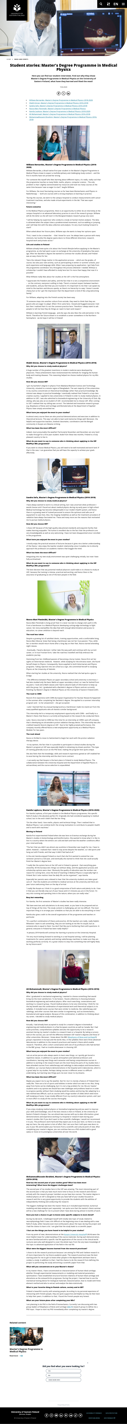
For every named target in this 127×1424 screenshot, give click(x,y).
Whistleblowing (94, 1418)
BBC (69, 1307)
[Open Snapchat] (66, 1415)
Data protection (111, 1413)
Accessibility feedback (94, 1413)
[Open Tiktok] (76, 1415)
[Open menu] (123, 4)
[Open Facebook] (47, 1415)
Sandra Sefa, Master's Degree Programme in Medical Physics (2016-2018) (58, 106)
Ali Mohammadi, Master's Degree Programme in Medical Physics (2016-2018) (59, 114)
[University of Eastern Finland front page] (17, 10)
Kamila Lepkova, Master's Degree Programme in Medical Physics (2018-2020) (59, 111)
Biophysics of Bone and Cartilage (81, 1037)
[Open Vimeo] (80, 1415)
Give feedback (108, 1418)
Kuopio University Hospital (75, 1234)
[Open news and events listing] (108, 4)
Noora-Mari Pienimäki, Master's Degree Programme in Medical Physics (57, 108)
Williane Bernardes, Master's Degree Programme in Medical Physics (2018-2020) (61, 100)
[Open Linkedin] (61, 1415)
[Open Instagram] (51, 1415)
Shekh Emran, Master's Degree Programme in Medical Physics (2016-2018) (58, 103)
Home (9, 59)
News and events (21, 59)
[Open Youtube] (56, 1415)
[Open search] (101, 4)
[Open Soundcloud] (71, 1415)
